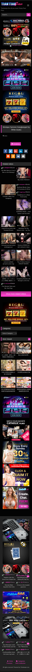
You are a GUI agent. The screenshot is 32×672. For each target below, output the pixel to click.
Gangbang (16, 143)
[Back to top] (26, 666)
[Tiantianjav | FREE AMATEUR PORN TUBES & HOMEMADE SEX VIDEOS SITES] (13, 4)
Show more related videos (16, 294)
